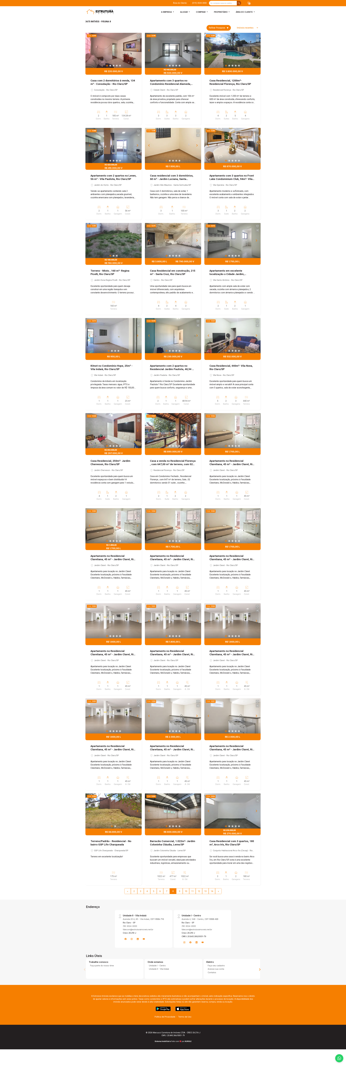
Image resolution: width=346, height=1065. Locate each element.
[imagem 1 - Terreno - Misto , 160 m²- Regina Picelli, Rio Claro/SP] (113, 240)
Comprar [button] (201, 12)
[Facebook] (125, 939)
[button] (249, 3)
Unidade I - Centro (157, 965)
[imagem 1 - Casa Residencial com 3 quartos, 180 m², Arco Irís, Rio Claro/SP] (232, 811)
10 (186, 891)
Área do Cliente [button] (244, 12)
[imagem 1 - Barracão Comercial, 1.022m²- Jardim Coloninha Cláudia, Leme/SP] (173, 811)
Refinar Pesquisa (217, 27)
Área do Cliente (180, 3)
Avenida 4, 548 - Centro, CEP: (200, 919)
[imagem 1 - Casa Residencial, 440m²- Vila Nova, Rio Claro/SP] (232, 335)
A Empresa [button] (166, 12)
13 (205, 891)
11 (192, 891)
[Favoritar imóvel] (138, 36)
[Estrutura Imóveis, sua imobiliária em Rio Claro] (98, 12)
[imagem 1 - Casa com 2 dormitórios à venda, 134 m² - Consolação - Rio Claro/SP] (113, 50)
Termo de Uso (184, 1017)
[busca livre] (239, 3)
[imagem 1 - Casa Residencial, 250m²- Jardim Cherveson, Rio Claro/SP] (113, 430)
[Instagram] (131, 939)
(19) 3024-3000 (130, 926)
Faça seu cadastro (216, 965)
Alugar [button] (184, 12)
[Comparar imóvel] (138, 40)
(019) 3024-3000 (199, 3)
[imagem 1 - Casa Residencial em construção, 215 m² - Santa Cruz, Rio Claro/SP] (173, 240)
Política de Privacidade (165, 1017)
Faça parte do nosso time (102, 965)
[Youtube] (144, 939)
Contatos (212, 972)
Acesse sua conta (216, 969)
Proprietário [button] (221, 12)
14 (212, 891)
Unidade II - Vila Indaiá (159, 969)
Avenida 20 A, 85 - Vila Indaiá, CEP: (143, 919)
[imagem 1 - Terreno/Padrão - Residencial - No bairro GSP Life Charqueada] (113, 811)
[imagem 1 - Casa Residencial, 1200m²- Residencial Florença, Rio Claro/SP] (232, 50)
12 (199, 891)
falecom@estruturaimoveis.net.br (138, 929)
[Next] (137, 50)
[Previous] (90, 50)
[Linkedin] (137, 939)
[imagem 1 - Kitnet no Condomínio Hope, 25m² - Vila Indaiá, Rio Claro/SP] (113, 335)
